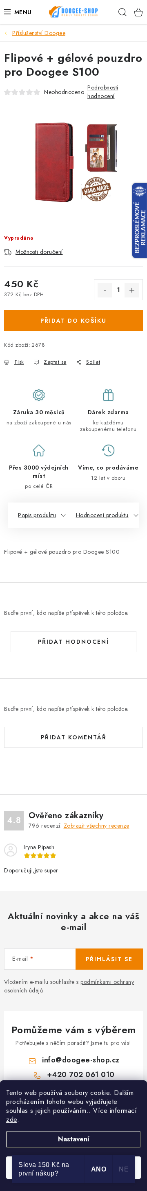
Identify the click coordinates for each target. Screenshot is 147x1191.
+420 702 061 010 (81, 1074)
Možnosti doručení (39, 252)
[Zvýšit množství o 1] (132, 290)
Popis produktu (37, 515)
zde (11, 1119)
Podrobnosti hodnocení (102, 91)
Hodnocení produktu (102, 515)
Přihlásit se (109, 959)
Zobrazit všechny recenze (96, 826)
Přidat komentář (74, 737)
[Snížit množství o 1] (105, 290)
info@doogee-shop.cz (81, 1060)
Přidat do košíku (73, 321)
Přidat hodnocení (73, 642)
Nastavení (73, 1139)
